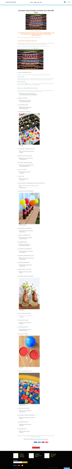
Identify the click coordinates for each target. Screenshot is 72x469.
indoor (28, 435)
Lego (26, 83)
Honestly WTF (36, 48)
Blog (38, 2)
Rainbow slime (23, 242)
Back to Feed (36, 447)
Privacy (17, 467)
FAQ (41, 2)
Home (31, 2)
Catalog (35, 2)
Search (14, 467)
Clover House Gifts (52, 467)
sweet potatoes (28, 276)
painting (29, 162)
